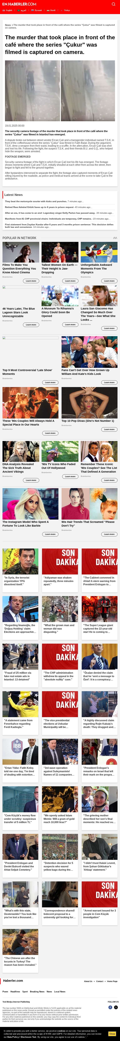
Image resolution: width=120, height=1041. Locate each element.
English (9, 10)
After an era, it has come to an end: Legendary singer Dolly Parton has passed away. (59, 213)
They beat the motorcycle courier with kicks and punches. (44, 201)
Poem (5, 991)
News (49, 991)
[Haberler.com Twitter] (115, 1009)
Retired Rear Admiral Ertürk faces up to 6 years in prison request (48, 207)
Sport (25, 991)
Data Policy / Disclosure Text (21, 1037)
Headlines (15, 991)
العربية (23, 10)
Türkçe (67, 10)
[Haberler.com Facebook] (110, 1009)
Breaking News (37, 991)
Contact (99, 981)
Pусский (38, 10)
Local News (59, 991)
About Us (88, 981)
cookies (61, 1031)
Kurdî (52, 10)
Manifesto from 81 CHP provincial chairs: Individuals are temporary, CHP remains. (57, 218)
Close (112, 1034)
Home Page (112, 981)
